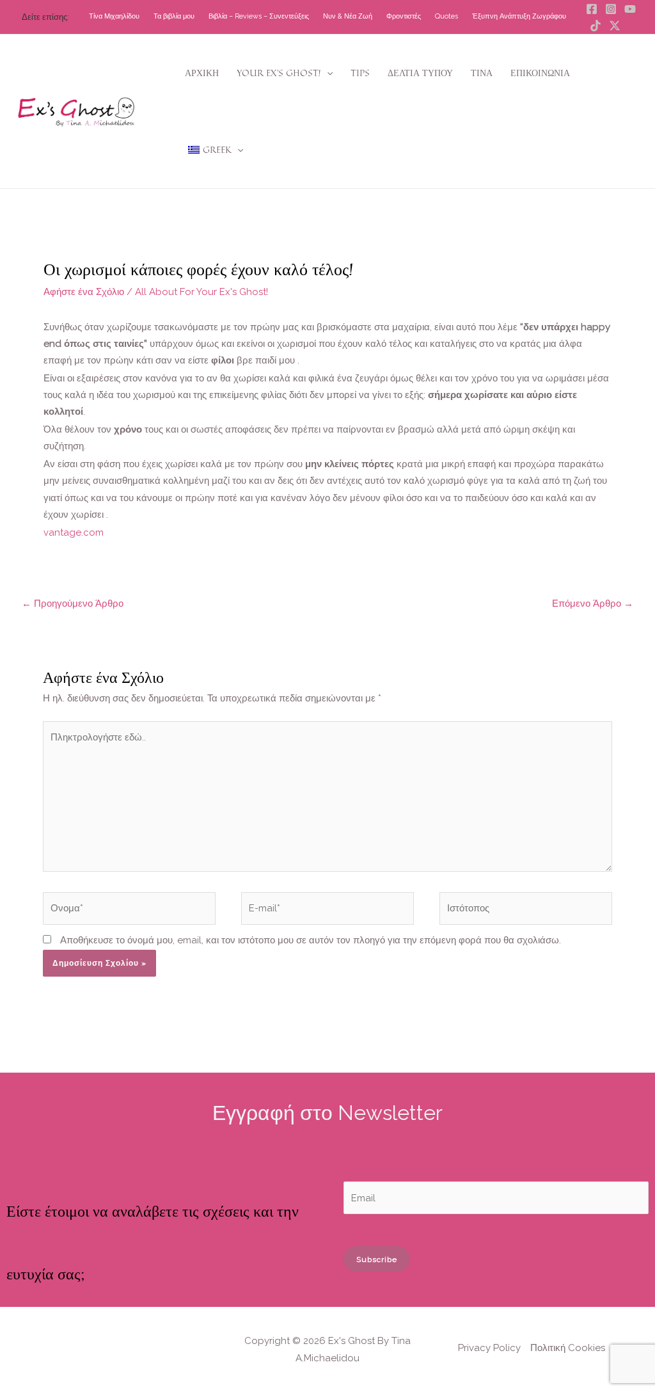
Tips (360, 72)
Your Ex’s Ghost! (279, 72)
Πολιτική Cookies (567, 1348)
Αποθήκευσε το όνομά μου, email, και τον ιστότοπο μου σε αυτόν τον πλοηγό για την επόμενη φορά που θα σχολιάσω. (310, 940)
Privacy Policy (489, 1348)
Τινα (482, 72)
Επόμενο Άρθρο (592, 603)
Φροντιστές (403, 16)
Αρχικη (202, 72)
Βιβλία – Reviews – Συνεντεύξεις (259, 16)
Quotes (446, 16)
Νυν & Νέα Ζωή (347, 16)
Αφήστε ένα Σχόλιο (83, 292)
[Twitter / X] (614, 25)
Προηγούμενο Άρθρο (72, 603)
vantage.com (73, 532)
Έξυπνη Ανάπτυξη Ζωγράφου (519, 16)
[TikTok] (595, 25)
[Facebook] (591, 9)
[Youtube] (630, 9)
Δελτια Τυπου (420, 72)
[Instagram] (611, 9)
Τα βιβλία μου (174, 16)
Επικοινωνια (540, 72)
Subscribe (376, 1259)
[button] (327, 73)
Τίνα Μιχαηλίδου (114, 16)
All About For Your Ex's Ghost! (201, 292)
